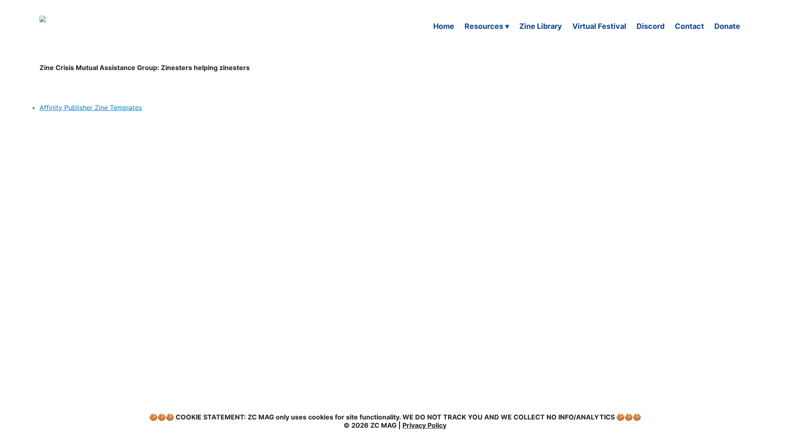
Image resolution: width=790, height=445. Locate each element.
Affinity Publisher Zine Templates (91, 107)
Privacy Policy (424, 425)
